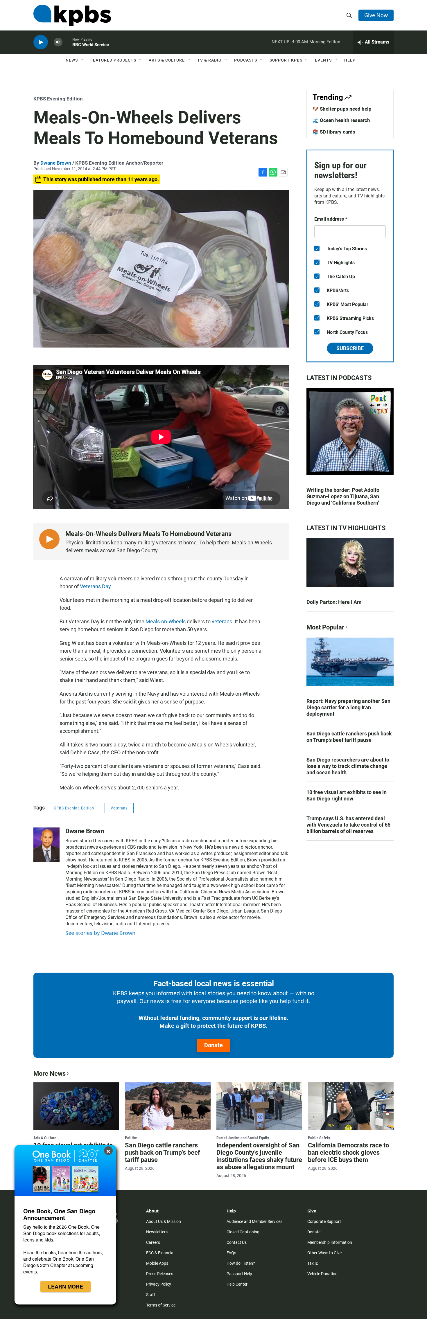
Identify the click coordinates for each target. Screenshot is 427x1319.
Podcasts (245, 60)
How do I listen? (241, 1263)
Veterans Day (95, 586)
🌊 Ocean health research (341, 120)
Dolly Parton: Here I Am (334, 602)
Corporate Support (324, 1221)
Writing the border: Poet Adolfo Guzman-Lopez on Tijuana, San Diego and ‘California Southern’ (342, 496)
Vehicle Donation (322, 1273)
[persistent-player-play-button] (41, 42)
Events (323, 60)
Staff (150, 1294)
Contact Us (237, 1242)
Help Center (237, 1284)
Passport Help (239, 1273)
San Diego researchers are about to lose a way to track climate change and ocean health (347, 766)
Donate (213, 1045)
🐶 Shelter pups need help (342, 109)
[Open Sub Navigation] (82, 60)
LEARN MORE (65, 1286)
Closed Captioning (243, 1232)
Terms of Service (160, 1305)
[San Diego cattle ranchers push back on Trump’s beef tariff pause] (168, 1106)
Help (350, 60)
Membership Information (329, 1242)
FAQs (231, 1252)
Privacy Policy (158, 1284)
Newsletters (157, 1232)
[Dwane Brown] (46, 844)
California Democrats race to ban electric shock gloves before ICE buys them (348, 1152)
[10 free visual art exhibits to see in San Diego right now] (76, 1106)
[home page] (72, 15)
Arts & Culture (167, 60)
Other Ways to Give (324, 1252)
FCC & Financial (160, 1252)
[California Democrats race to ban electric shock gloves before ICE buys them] (351, 1106)
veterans (222, 621)
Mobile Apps (157, 1263)
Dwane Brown (55, 163)
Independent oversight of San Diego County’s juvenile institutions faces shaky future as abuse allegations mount (259, 1156)
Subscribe (350, 348)
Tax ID (312, 1263)
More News (49, 1073)
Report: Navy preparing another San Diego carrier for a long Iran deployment (348, 707)
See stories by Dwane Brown (100, 932)
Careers (153, 1242)
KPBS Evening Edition (58, 99)
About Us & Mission (163, 1221)
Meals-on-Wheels (166, 621)
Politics (131, 1138)
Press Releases (159, 1273)
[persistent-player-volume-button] (58, 42)
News (72, 60)
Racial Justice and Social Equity (242, 1138)
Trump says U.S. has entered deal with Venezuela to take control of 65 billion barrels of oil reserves (348, 824)
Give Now (376, 15)
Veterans (119, 808)
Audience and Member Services (254, 1221)
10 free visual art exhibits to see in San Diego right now (346, 795)
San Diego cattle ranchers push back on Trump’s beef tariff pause (349, 736)
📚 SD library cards (334, 132)
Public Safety (319, 1138)
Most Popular (325, 627)
